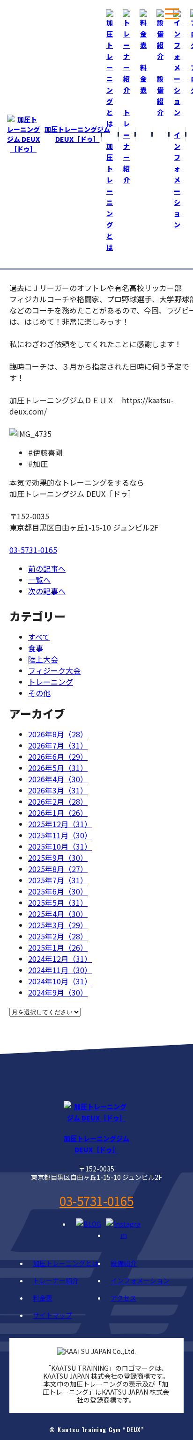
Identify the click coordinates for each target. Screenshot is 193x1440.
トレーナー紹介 (56, 1280)
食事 (35, 648)
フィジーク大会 (54, 670)
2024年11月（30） (60, 969)
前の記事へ (47, 568)
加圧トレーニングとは (65, 1263)
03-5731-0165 (33, 549)
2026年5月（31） (58, 767)
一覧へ (39, 579)
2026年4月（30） (58, 779)
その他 (39, 692)
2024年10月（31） (60, 981)
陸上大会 (43, 659)
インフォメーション (140, 1280)
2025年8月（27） (58, 868)
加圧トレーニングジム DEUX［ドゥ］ (77, 134)
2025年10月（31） (60, 846)
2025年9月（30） (58, 857)
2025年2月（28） (58, 936)
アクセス (123, 1297)
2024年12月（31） (60, 958)
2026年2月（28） (58, 801)
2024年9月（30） (58, 992)
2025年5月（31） (58, 902)
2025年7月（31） (58, 880)
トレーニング (50, 681)
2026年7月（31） (58, 745)
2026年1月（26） (58, 812)
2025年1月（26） (58, 947)
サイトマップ (52, 1315)
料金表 (42, 1297)
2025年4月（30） (58, 913)
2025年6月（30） (58, 891)
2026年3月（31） (58, 790)
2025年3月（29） (58, 925)
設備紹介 (124, 1263)
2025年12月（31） (60, 823)
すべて (39, 636)
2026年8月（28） (58, 734)
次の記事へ (47, 590)
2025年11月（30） (60, 835)
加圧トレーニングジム (96, 1144)
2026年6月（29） (58, 756)
